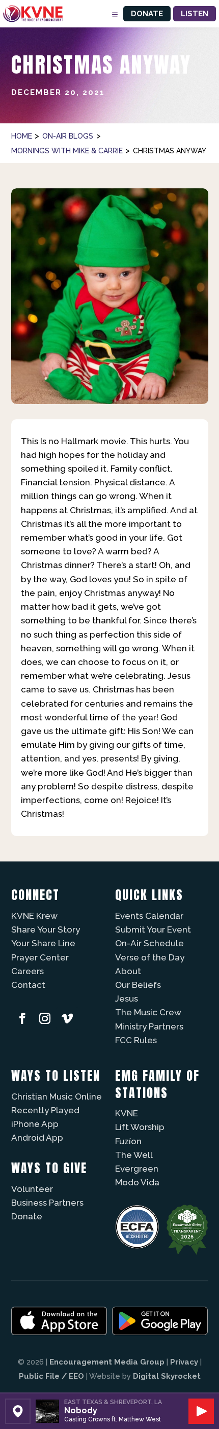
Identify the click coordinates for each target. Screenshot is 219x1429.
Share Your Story (45, 929)
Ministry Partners (149, 1026)
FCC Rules (136, 1040)
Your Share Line (43, 943)
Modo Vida (137, 1182)
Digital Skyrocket (167, 1376)
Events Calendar (149, 916)
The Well (134, 1155)
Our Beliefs (138, 985)
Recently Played (45, 1110)
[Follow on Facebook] (22, 1018)
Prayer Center (40, 957)
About (128, 971)
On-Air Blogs (67, 136)
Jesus (126, 998)
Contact (28, 985)
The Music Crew (148, 1012)
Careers (27, 971)
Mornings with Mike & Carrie (67, 151)
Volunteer (32, 1189)
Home (21, 136)
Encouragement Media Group (107, 1362)
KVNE (126, 1113)
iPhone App (35, 1124)
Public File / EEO (51, 1376)
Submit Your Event (153, 929)
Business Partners (47, 1203)
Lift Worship (140, 1127)
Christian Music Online (56, 1096)
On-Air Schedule (149, 943)
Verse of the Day (149, 957)
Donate (147, 13)
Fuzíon (128, 1141)
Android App (37, 1138)
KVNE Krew (34, 916)
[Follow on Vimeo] (67, 1018)
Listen (194, 13)
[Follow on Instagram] (45, 1018)
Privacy (184, 1362)
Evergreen (136, 1169)
